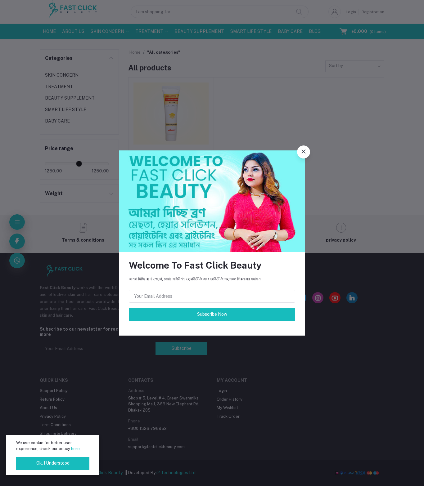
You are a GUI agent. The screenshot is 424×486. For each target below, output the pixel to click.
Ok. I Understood (53, 463)
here (75, 448)
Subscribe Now (212, 314)
